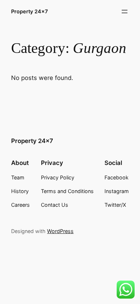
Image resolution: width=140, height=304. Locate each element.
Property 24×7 (29, 11)
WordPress (60, 231)
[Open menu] (124, 11)
